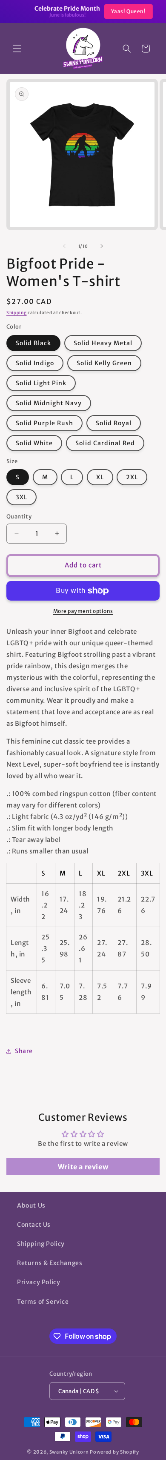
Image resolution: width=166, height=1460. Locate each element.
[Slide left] (64, 246)
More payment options (83, 611)
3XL (21, 497)
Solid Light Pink (41, 383)
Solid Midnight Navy (49, 403)
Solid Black (33, 343)
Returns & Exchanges (49, 1263)
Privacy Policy (38, 1282)
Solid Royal (114, 423)
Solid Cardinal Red (105, 443)
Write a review (83, 1166)
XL (100, 477)
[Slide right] (101, 246)
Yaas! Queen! (117, 11)
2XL (132, 477)
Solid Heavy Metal (103, 343)
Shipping (16, 312)
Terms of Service (43, 1301)
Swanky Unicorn (69, 1452)
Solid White (34, 443)
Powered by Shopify (114, 1452)
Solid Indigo (35, 363)
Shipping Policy (41, 1244)
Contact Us (34, 1224)
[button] (17, 48)
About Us (31, 1205)
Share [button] (24, 1051)
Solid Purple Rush (44, 423)
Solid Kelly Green (104, 363)
